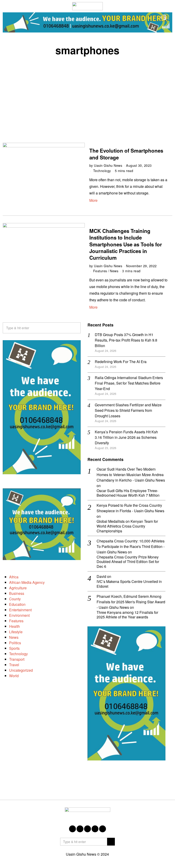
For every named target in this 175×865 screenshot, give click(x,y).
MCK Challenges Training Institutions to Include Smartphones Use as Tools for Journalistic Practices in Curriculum (125, 244)
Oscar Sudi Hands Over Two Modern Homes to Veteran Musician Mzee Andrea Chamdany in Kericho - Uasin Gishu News (131, 474)
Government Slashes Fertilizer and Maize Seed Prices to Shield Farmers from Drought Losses (128, 410)
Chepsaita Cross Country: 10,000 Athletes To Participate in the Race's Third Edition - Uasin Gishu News (131, 546)
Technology (102, 170)
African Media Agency (27, 582)
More (93, 200)
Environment (19, 615)
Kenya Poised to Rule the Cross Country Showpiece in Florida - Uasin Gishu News (130, 508)
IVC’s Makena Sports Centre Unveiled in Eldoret (129, 584)
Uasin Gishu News (108, 165)
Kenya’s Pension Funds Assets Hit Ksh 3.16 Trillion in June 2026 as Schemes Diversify (126, 437)
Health (14, 626)
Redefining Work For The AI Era (121, 361)
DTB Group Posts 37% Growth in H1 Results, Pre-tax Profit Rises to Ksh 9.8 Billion (126, 340)
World (14, 675)
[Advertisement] (87, 95)
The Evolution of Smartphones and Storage (126, 154)
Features (100, 270)
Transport (16, 659)
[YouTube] (95, 828)
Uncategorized (21, 670)
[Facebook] (72, 828)
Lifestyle (16, 631)
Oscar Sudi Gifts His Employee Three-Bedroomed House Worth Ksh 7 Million (128, 493)
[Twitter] (80, 828)
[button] (75, 327)
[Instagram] (87, 828)
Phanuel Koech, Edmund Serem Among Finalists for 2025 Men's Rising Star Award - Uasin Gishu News (131, 602)
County (15, 598)
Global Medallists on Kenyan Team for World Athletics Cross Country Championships (127, 526)
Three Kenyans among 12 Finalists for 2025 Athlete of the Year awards (127, 615)
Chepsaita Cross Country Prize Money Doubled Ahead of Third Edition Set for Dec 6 (128, 562)
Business (16, 593)
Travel (14, 664)
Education (17, 604)
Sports (14, 648)
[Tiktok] (102, 828)
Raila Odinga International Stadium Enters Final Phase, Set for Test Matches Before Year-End (129, 383)
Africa (13, 576)
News (114, 270)
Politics (15, 642)
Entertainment (20, 609)
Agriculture (18, 587)
